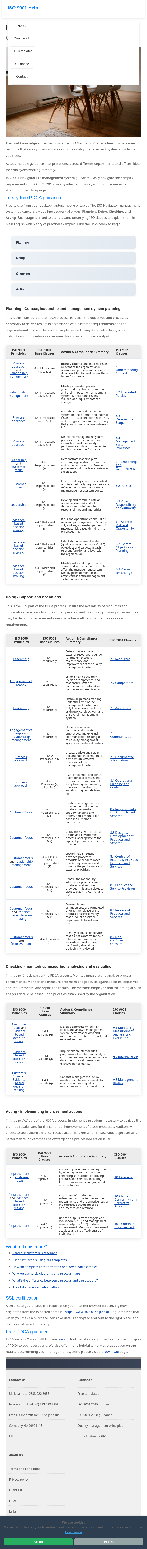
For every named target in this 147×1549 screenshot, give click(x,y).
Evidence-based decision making (18, 525)
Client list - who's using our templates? (40, 1260)
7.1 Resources (120, 659)
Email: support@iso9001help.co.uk (34, 1415)
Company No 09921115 (25, 1426)
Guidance (22, 64)
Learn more (73, 1532)
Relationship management (18, 375)
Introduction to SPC (92, 1436)
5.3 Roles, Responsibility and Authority (126, 504)
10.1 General (123, 1177)
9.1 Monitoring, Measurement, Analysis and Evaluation (124, 1033)
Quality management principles (100, 1426)
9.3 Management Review (125, 1081)
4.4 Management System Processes (125, 443)
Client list (15, 1490)
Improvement (21, 943)
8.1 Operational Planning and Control (121, 783)
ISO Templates (21, 51)
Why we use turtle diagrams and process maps (46, 1273)
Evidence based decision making (21, 915)
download (111, 1352)
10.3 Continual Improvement (124, 1225)
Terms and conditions (24, 1469)
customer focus (19, 468)
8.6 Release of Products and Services (120, 913)
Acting (21, 289)
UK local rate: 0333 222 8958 (29, 1394)
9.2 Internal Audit (125, 1057)
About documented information (35, 1287)
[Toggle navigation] (135, 9)
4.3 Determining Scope (125, 419)
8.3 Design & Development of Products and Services (122, 838)
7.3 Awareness (120, 708)
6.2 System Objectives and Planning (126, 547)
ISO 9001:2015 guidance (95, 1404)
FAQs (12, 1501)
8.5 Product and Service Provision (122, 887)
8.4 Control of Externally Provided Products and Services (124, 861)
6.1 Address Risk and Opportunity (125, 525)
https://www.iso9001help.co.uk (87, 1312)
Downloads (22, 38)
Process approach (19, 365)
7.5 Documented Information (122, 759)
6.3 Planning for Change (125, 571)
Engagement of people (21, 683)
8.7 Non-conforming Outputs (118, 940)
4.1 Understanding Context (127, 369)
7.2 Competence (122, 683)
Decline (109, 1541)
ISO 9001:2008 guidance (95, 1415)
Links (12, 1511)
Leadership (19, 460)
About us (16, 1455)
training (63, 1339)
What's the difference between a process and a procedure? (55, 1280)
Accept (38, 1541)
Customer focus (18, 486)
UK (11, 1436)
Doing (20, 258)
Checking (23, 273)
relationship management (21, 738)
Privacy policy (19, 1479)
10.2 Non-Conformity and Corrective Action (125, 1201)
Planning (22, 242)
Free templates (88, 1394)
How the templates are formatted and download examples (54, 1267)
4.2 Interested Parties (126, 394)
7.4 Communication (121, 735)
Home (22, 26)
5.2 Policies (124, 486)
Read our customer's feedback (34, 1253)
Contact (22, 76)
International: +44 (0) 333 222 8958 (34, 1404)
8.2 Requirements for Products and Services (123, 812)
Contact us (17, 1380)
